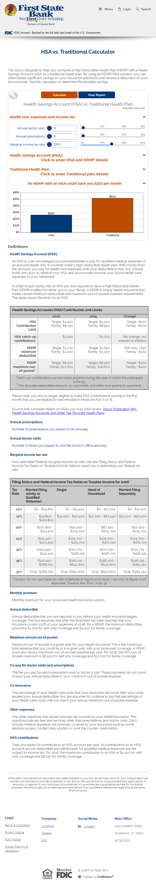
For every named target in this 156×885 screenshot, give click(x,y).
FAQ (44, 840)
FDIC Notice (13, 839)
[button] (124, 9)
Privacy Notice (14, 832)
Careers (46, 833)
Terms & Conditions (17, 825)
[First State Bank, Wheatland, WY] (34, 14)
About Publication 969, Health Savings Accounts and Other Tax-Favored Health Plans (74, 411)
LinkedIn (89, 826)
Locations (47, 826)
